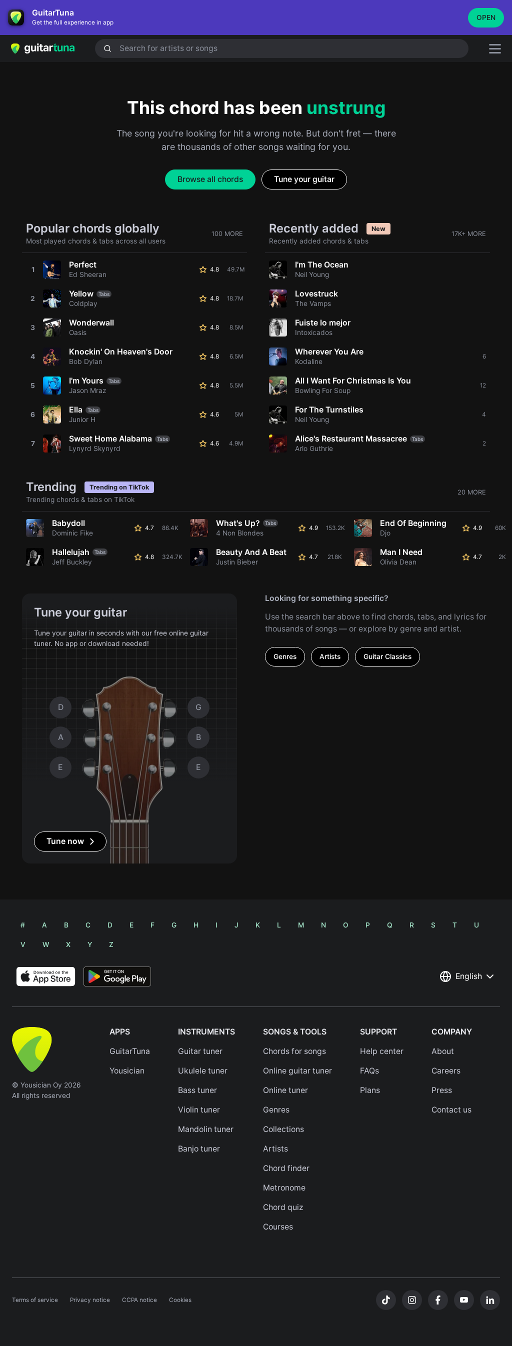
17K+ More (469, 234)
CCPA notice (139, 1300)
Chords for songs (294, 1051)
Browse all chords (210, 179)
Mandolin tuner (206, 1129)
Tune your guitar (304, 179)
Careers (446, 1071)
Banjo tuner (199, 1149)
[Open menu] (495, 49)
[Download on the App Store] (46, 976)
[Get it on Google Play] (117, 976)
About (443, 1051)
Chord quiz (283, 1207)
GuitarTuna (130, 1051)
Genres (285, 656)
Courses (278, 1227)
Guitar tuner (200, 1051)
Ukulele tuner (203, 1071)
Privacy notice (90, 1300)
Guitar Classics (388, 656)
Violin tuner (199, 1109)
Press (442, 1090)
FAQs (369, 1071)
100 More (227, 234)
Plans (370, 1090)
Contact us (452, 1109)
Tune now (65, 841)
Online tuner (285, 1090)
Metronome (284, 1187)
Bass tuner (197, 1090)
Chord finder (286, 1168)
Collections (283, 1129)
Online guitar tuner (297, 1071)
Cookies (180, 1300)
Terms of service (35, 1300)
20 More (472, 492)
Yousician (127, 1071)
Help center (382, 1051)
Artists (330, 656)
